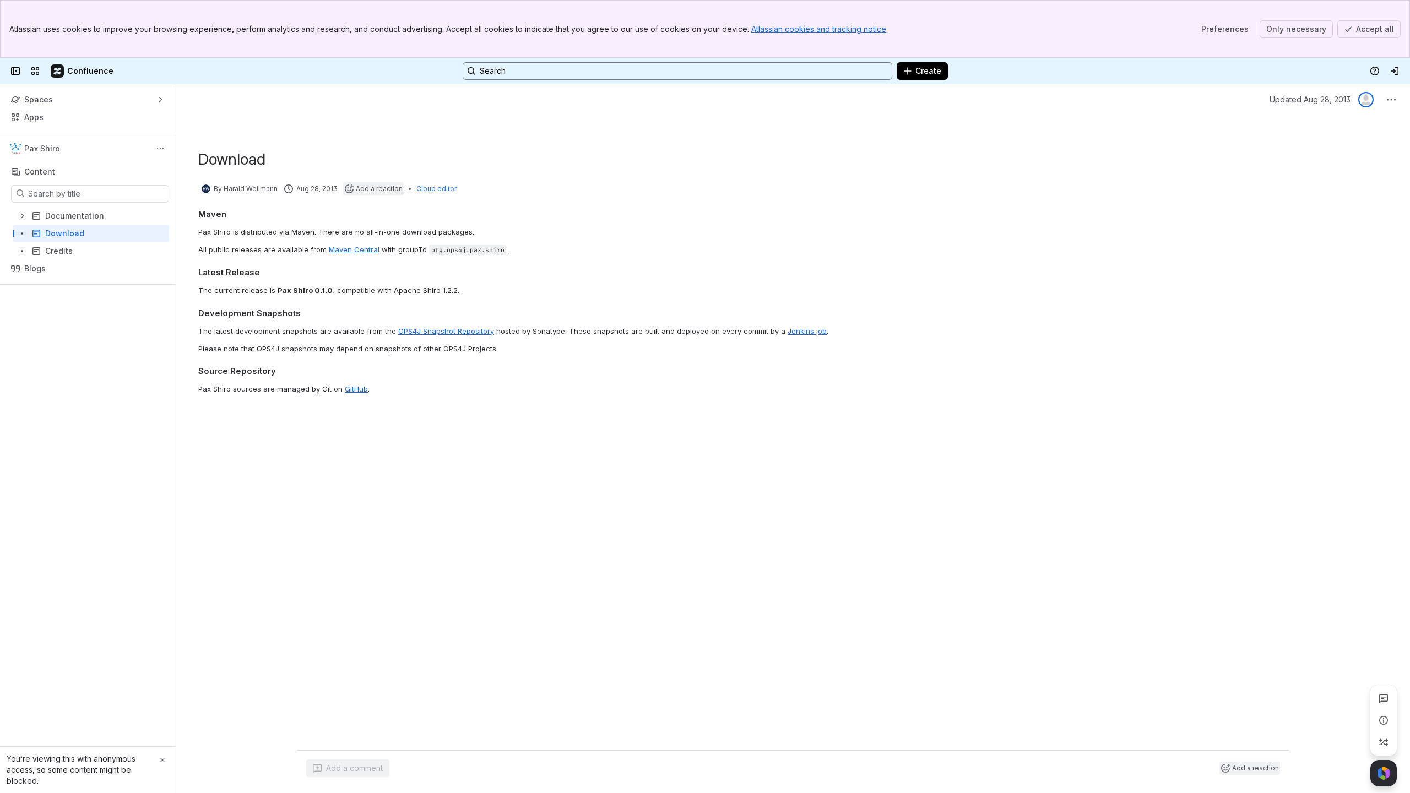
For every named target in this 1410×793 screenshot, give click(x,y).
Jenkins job (807, 331)
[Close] (162, 760)
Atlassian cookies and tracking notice (818, 29)
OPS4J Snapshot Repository (446, 331)
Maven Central (354, 249)
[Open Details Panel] (1383, 720)
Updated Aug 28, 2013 (1310, 99)
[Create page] (1383, 742)
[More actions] (160, 148)
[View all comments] (1383, 698)
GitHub (356, 388)
